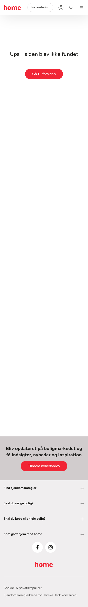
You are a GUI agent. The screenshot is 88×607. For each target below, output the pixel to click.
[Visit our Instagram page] (50, 547)
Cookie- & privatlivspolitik (23, 588)
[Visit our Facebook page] (37, 547)
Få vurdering (40, 7)
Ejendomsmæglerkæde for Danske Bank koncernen (40, 595)
